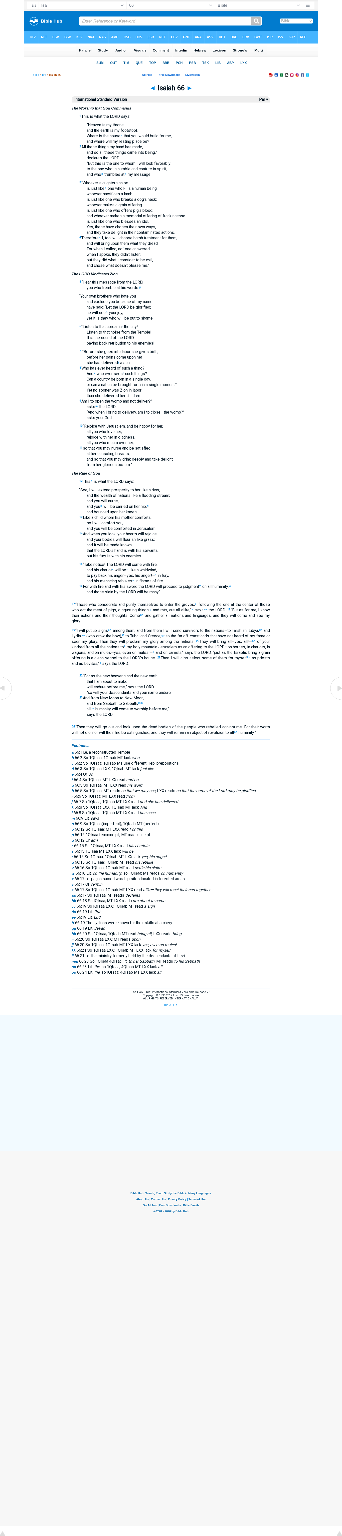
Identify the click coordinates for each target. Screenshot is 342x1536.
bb (141, 614)
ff (123, 635)
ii (124, 646)
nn (92, 708)
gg (162, 635)
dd (260, 629)
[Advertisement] (171, 1052)
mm (140, 702)
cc (109, 629)
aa (205, 609)
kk (248, 657)
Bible (36, 75)
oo (235, 731)
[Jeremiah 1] (335, 699)
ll (100, 662)
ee (83, 635)
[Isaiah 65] (6, 699)
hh (253, 640)
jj (153, 651)
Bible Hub (170, 1005)
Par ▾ (263, 99)
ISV (44, 75)
